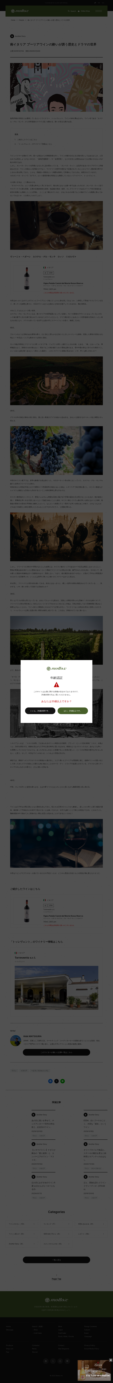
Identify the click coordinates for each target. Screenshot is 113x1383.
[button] (73, 710)
